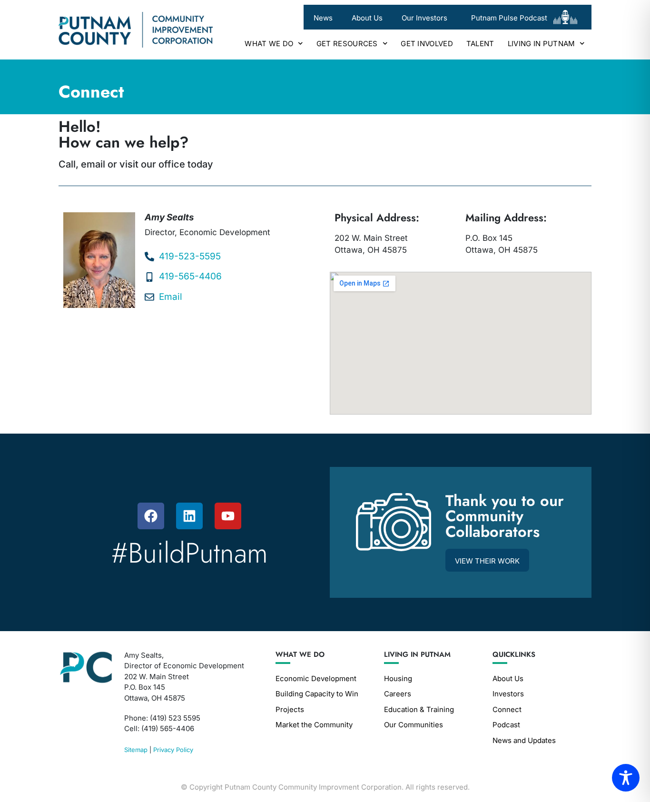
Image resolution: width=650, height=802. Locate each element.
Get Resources (347, 43)
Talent (480, 43)
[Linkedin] (189, 516)
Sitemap (136, 749)
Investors (508, 693)
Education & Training (419, 709)
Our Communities (413, 724)
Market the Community (314, 724)
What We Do (269, 43)
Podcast (506, 724)
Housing (398, 678)
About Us (367, 17)
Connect (507, 709)
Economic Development (316, 678)
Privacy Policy (173, 749)
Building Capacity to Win (317, 693)
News (323, 17)
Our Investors (424, 17)
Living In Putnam (541, 43)
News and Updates (524, 740)
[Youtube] (228, 516)
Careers (397, 693)
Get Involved (427, 43)
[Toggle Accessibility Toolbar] (625, 777)
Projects (290, 709)
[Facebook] (151, 516)
